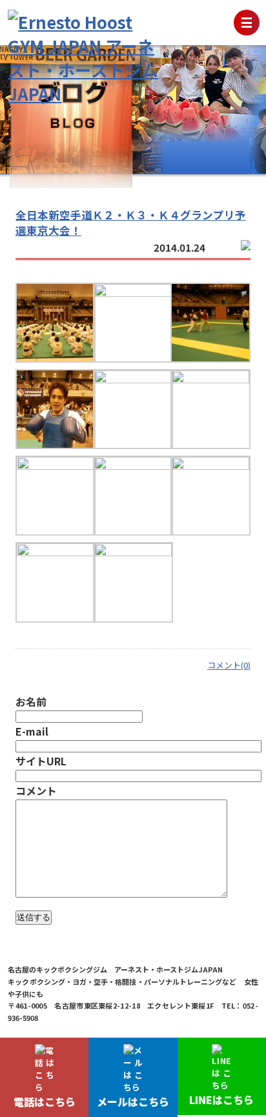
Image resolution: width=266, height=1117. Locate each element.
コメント (36, 790)
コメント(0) (229, 665)
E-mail (31, 731)
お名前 (30, 701)
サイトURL (40, 761)
